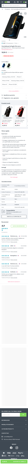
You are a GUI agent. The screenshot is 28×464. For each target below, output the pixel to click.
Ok (23, 414)
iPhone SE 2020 (13, 84)
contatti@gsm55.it (8, 436)
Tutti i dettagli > (14, 177)
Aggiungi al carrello (14, 461)
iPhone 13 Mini (5, 80)
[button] (7, 114)
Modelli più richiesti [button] (8, 424)
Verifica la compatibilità (14, 216)
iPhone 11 (19, 77)
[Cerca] (3, 5)
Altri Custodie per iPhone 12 (18, 9)
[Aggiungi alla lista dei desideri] (25, 13)
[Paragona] (21, 13)
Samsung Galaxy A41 (7, 88)
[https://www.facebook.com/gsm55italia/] (11, 448)
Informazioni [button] (6, 420)
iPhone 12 (4, 84)
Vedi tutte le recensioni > (14, 281)
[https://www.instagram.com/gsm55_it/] (17, 448)
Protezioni (7, 9)
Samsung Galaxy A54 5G (8, 77)
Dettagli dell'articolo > (7, 49)
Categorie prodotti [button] (8, 429)
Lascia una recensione (19, 226)
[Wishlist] (21, 2)
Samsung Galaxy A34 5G (17, 80)
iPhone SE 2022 (19, 88)
